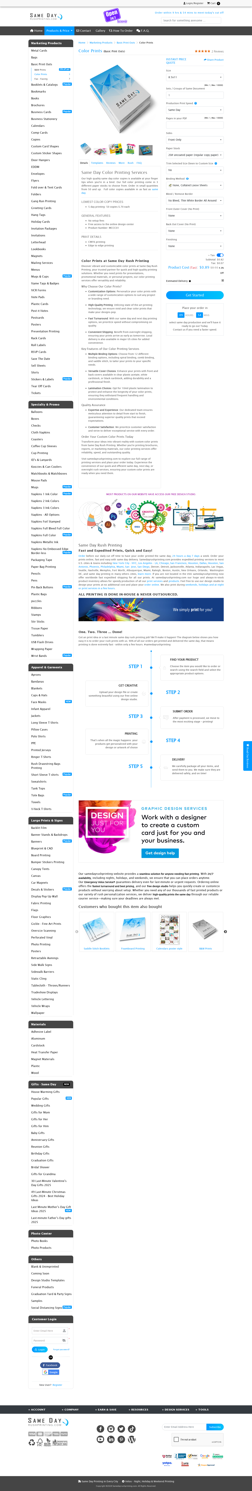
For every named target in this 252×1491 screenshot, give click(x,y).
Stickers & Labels (51, 379)
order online (151, 584)
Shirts (35, 372)
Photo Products (41, 1247)
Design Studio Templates (48, 1280)
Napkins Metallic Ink (44, 542)
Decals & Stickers (51, 889)
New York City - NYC (125, 563)
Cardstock (38, 1045)
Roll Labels (38, 345)
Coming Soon (40, 1273)
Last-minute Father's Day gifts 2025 (51, 1220)
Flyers (35, 180)
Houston (193, 563)
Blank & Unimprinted (45, 1266)
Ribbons (36, 607)
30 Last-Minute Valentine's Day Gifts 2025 (49, 1183)
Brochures (38, 105)
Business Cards (51, 112)
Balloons (37, 411)
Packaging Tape (41, 559)
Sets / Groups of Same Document (185, 88)
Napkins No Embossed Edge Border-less (51, 551)
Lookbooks (38, 249)
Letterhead (38, 242)
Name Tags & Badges (45, 283)
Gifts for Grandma (43, 1174)
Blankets (36, 688)
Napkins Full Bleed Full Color (50, 528)
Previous (77, 932)
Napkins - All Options (45, 514)
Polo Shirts (38, 736)
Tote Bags (51, 795)
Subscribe (215, 1427)
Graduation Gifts (42, 1160)
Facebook (51, 1365)
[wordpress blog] (132, 1439)
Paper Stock (173, 148)
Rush (131, 162)
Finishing (171, 239)
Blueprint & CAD (42, 848)
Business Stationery (44, 118)
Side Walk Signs (41, 964)
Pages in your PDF (176, 118)
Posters (36, 324)
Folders (36, 194)
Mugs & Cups (51, 276)
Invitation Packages (44, 228)
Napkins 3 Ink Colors (45, 507)
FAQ (139, 162)
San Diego (143, 566)
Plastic (35, 1065)
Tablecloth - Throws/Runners (50, 985)
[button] (64, 1340)
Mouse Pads (39, 480)
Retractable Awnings (44, 958)
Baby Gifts (38, 1132)
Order (82, 555)
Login (41, 1349)
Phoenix (94, 566)
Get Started (195, 295)
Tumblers (37, 635)
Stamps (36, 614)
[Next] (157, 99)
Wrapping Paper (41, 649)
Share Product (215, 59)
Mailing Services (42, 262)
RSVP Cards (38, 351)
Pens (34, 580)
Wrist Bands (51, 655)
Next (225, 932)
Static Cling (38, 978)
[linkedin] (111, 1439)
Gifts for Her (39, 1119)
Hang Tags (38, 214)
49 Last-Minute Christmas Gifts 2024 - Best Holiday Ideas (48, 1196)
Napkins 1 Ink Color (51, 494)
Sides (169, 133)
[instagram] (111, 1429)
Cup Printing (39, 453)
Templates (97, 162)
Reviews (111, 162)
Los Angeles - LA (148, 563)
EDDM (35, 166)
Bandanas (37, 681)
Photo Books (39, 1240)
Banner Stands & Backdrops (49, 834)
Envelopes (38, 173)
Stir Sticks (37, 621)
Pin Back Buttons (51, 587)
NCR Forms (38, 290)
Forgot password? (61, 1349)
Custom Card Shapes (45, 146)
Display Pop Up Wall (44, 896)
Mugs (51, 487)
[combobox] (195, 77)
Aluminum (38, 1038)
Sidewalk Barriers (42, 971)
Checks (36, 425)
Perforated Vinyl (42, 937)
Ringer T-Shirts (41, 756)
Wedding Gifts (40, 1105)
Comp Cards (39, 132)
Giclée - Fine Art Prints (46, 923)
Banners (51, 841)
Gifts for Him (40, 1126)
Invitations (38, 235)
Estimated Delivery (177, 280)
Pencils (35, 573)
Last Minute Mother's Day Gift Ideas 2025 (51, 1209)
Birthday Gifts (40, 1153)
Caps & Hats (39, 695)
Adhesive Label (41, 1031)
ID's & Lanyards (41, 459)
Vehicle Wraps (40, 1006)
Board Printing (40, 855)
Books (35, 98)
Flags (34, 910)
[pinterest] (121, 1439)
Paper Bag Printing (43, 566)
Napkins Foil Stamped (45, 521)
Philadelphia (108, 566)
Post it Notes (39, 310)
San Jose (130, 566)
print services (155, 581)
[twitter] (121, 1429)
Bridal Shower (40, 1167)
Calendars (38, 125)
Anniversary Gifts (42, 1139)
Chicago (164, 563)
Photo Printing (40, 944)
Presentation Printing (45, 331)
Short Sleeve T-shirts (51, 774)
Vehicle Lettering (42, 999)
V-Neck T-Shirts (41, 809)
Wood (35, 1072)
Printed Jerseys (41, 750)
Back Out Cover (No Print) (181, 224)
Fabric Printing (41, 903)
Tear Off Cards (41, 386)
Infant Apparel (40, 708)
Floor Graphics (41, 916)
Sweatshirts (38, 781)
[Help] (195, 103)
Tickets (36, 393)
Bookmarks (38, 91)
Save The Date (40, 358)
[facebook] (100, 1429)
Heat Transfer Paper (44, 1052)
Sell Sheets (38, 365)
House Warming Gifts (45, 1091)
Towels (35, 802)
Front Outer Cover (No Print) (182, 208)
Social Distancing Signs (51, 1307)
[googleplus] (167, 1456)
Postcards (37, 317)
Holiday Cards (40, 221)
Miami (120, 566)
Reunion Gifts (40, 1146)
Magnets (37, 255)
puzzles (36, 601)
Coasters (37, 439)
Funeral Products (42, 1287)
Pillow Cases (39, 729)
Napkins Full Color (51, 535)
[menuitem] (36, 30)
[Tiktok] (132, 1429)
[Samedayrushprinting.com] (45, 16)
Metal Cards (39, 50)
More (122, 162)
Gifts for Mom (40, 1112)
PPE (33, 743)
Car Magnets (39, 882)
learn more (144, 573)
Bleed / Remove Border (179, 193)
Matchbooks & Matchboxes (49, 473)
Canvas (36, 875)
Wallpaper (38, 1012)
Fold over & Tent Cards (46, 187)
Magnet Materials (42, 1059)
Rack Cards (38, 338)
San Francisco (178, 563)
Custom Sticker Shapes (46, 153)
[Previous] (82, 99)
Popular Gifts (51, 1098)
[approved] (206, 1465)
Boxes (35, 418)
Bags (34, 57)
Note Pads (38, 297)
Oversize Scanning (43, 930)
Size (168, 70)
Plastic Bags (39, 594)
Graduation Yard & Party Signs (51, 1294)
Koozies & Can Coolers (46, 466)
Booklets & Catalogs (51, 84)
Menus (35, 269)
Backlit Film (39, 827)
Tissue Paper (39, 628)
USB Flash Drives (42, 642)
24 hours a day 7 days (186, 555)
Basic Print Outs (41, 64)
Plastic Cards (39, 303)
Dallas (203, 563)
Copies (35, 139)
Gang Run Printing (43, 201)
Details (84, 162)
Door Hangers (40, 160)
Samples (36, 1300)
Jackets (35, 715)
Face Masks (51, 702)
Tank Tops (38, 788)
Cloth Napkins (40, 432)
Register (57, 1384)
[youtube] (100, 1439)
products (174, 581)
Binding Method (175, 178)
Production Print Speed (179, 103)
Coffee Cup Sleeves (44, 446)
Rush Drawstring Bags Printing (45, 765)
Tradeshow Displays (44, 992)
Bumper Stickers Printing (47, 862)
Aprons (36, 674)
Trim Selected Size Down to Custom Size (189, 163)
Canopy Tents (40, 868)
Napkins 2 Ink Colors (45, 500)
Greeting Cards (41, 208)
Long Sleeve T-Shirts (44, 722)
